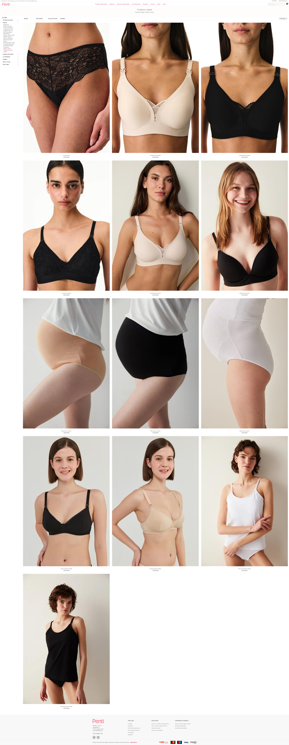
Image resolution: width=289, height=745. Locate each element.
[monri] (163, 742)
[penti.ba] (6, 4)
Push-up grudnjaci (8, 27)
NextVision (133, 742)
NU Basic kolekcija (8, 45)
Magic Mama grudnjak (244, 293)
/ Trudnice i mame (149, 12)
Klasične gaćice (7, 36)
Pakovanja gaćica (7, 39)
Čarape (145, 4)
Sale (164, 4)
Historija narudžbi (180, 726)
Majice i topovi (7, 48)
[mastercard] (173, 742)
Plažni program (101, 4)
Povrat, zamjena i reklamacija (160, 723)
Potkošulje (6, 47)
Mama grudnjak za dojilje (66, 568)
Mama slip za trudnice (66, 431)
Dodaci (5, 51)
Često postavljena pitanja (159, 726)
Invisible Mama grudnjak (155, 155)
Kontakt (130, 726)
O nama (130, 723)
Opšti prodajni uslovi (134, 728)
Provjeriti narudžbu (181, 728)
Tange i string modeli (8, 35)
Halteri (5, 41)
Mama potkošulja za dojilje (244, 568)
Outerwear (136, 4)
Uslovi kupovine (156, 728)
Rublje (112, 4)
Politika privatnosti (134, 730)
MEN (158, 4)
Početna (137, 12)
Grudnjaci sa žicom (8, 29)
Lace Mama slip (66, 155)
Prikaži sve (6, 24)
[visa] (186, 742)
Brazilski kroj (6, 33)
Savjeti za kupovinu (157, 730)
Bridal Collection (7, 26)
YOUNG (152, 4)
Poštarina (131, 732)
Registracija (283, 1)
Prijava (274, 1)
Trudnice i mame (7, 50)
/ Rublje (142, 12)
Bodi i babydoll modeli (9, 42)
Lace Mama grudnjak (66, 293)
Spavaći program (123, 4)
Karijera (130, 734)
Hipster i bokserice (8, 38)
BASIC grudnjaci (7, 32)
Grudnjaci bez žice (8, 30)
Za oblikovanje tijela (8, 44)
